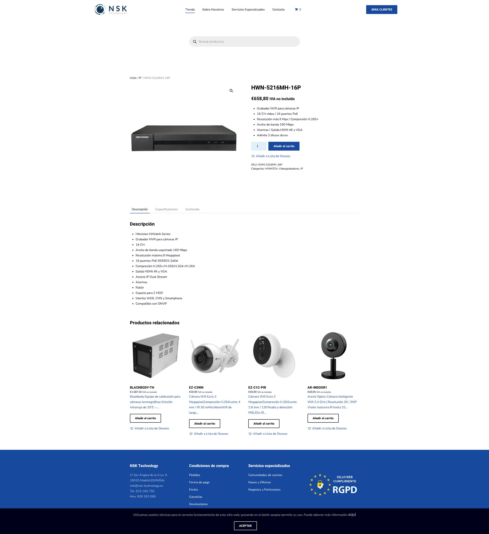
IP (140, 78)
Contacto (278, 9)
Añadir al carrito (284, 146)
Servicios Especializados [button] (248, 9)
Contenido (192, 209)
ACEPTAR (245, 526)
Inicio (133, 78)
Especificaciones (166, 209)
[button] (270, 156)
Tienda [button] (190, 9)
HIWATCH (271, 168)
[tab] (138, 209)
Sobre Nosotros (213, 9)
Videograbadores (289, 168)
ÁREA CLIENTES (381, 9)
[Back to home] (111, 9)
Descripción (140, 209)
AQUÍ (352, 515)
